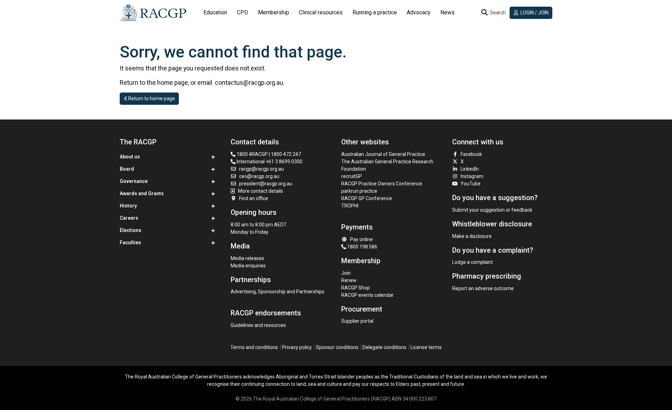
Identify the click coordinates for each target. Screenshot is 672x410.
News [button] (447, 12)
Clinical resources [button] (321, 12)
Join (346, 273)
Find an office (253, 198)
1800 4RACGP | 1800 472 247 (268, 154)
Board (127, 169)
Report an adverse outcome (483, 288)
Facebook (471, 154)
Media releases (247, 258)
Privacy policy (297, 347)
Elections (130, 230)
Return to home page (151, 98)
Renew (349, 280)
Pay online (361, 239)
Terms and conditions (254, 347)
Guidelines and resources (258, 325)
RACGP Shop (355, 288)
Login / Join (533, 12)
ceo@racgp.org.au (259, 176)
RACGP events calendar (367, 295)
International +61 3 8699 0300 (269, 161)
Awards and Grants (142, 193)
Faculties (130, 242)
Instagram (472, 176)
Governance (134, 181)
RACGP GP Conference (366, 198)
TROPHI (349, 206)
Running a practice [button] (374, 12)
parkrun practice (359, 191)
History (128, 206)
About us (130, 156)
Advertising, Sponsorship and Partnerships (277, 291)
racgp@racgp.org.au (261, 169)
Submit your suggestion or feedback (492, 210)
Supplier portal (357, 321)
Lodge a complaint (472, 262)
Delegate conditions (384, 347)
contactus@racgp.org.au (249, 82)
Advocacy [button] (418, 12)
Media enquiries (248, 265)
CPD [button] (242, 12)
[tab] (215, 12)
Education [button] (215, 12)
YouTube (471, 183)
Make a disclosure (472, 236)
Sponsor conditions (337, 347)
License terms (426, 347)
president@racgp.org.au (265, 183)
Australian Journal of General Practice (383, 154)
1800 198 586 (361, 247)
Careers (129, 218)
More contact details (260, 191)
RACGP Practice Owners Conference (381, 183)
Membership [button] (273, 12)
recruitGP (351, 176)
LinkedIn (470, 169)
